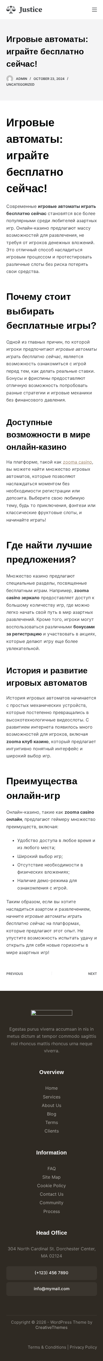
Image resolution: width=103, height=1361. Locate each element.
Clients (51, 1131)
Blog (51, 1114)
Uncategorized (20, 84)
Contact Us (51, 1194)
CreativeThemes (51, 1327)
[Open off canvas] (94, 9)
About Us (51, 1105)
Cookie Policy (51, 1185)
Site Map (51, 1177)
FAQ (52, 1168)
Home (51, 1088)
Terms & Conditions (47, 1347)
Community (51, 1202)
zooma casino (77, 462)
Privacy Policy (83, 1347)
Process (51, 1211)
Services (51, 1097)
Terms (51, 1122)
